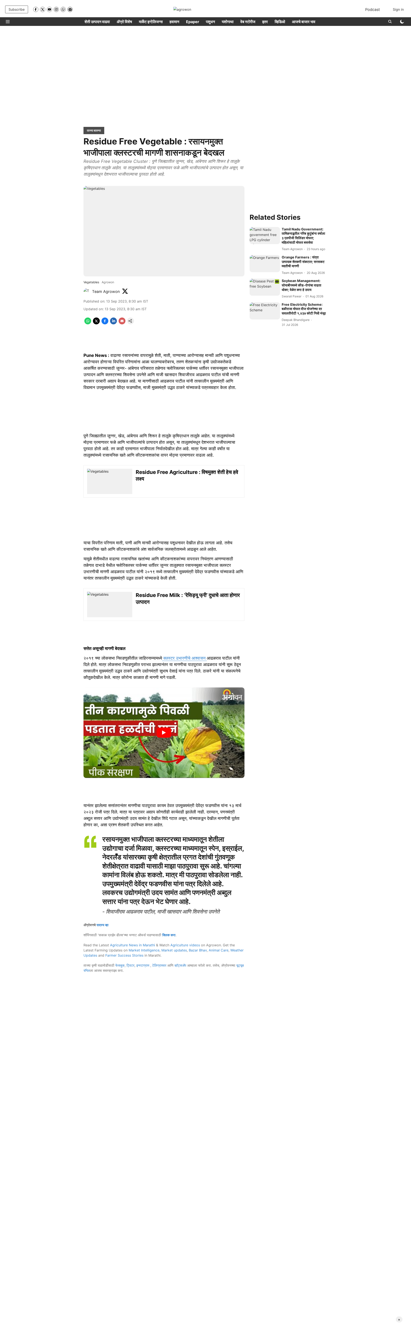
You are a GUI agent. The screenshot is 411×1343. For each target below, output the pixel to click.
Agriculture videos (185, 945)
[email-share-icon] (122, 323)
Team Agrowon (106, 291)
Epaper (192, 21)
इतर (265, 21)
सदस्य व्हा (103, 925)
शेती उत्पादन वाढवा (97, 21)
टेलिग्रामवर (159, 965)
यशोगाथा (228, 21)
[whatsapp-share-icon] (87, 323)
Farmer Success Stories (124, 955)
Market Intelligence (144, 950)
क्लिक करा (169, 935)
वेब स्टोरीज (247, 21)
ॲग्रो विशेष (124, 21)
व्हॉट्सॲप (180, 965)
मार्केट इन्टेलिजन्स (151, 21)
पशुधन (210, 21)
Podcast (372, 9)
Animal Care (218, 950)
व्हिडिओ (280, 21)
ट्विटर (130, 965)
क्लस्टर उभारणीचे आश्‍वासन (184, 658)
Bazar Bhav (198, 950)
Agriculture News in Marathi (132, 945)
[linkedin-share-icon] (113, 323)
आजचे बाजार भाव (303, 21)
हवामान (174, 21)
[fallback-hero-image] (265, 235)
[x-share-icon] (96, 323)
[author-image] (86, 291)
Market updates (174, 950)
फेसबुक (120, 965)
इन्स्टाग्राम (143, 965)
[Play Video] (163, 732)
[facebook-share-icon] (104, 323)
